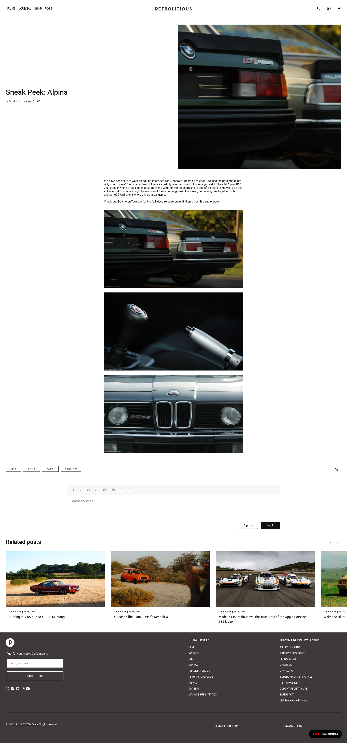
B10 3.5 (31, 469)
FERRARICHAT (288, 658)
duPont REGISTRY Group (26, 724)
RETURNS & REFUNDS (201, 676)
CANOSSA (286, 664)
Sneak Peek (71, 469)
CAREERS (194, 688)
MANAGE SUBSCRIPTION (203, 694)
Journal (50, 469)
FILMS (11, 8)
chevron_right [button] (337, 543)
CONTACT (194, 664)
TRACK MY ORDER (199, 670)
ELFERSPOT (287, 694)
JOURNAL (25, 8)
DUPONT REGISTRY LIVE (294, 688)
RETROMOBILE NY (290, 682)
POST (48, 8)
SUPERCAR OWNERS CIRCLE (296, 676)
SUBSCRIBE (35, 676)
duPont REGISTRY (290, 646)
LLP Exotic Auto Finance (293, 700)
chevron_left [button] (330, 543)
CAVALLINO (286, 670)
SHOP (38, 8)
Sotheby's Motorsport (292, 652)
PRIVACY (194, 682)
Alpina (13, 469)
